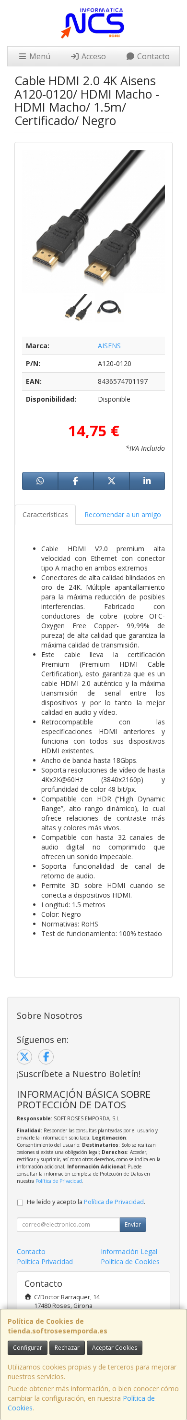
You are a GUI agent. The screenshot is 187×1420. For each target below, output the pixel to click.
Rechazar (67, 1348)
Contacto (152, 56)
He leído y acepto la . (86, 1202)
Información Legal (129, 1251)
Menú (38, 56)
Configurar (27, 1348)
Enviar (133, 1224)
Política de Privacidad (58, 1181)
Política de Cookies (130, 1261)
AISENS (109, 345)
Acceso (93, 56)
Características (45, 514)
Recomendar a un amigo (122, 514)
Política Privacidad (45, 1261)
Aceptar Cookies (114, 1348)
